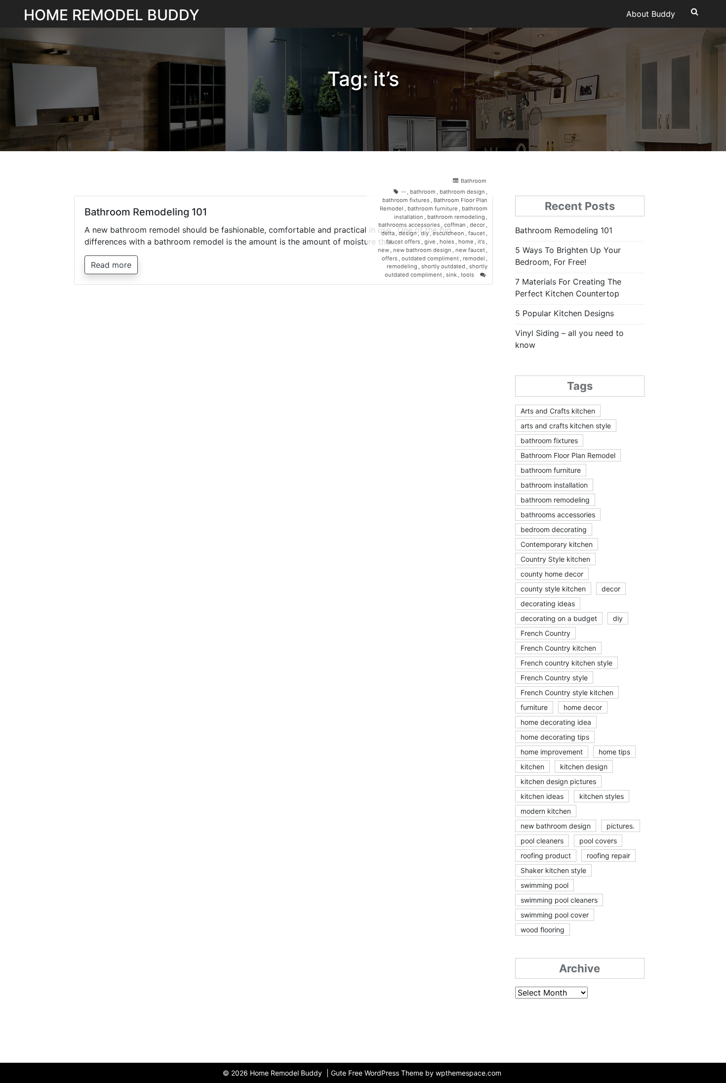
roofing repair (608, 855)
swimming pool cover (555, 915)
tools (467, 274)
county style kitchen (553, 588)
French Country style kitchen (567, 692)
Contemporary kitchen (557, 544)
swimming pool (544, 885)
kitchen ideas (542, 796)
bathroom (423, 191)
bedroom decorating (554, 529)
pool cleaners (542, 840)
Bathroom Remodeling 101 (145, 212)
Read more (111, 265)
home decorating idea (556, 722)
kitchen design (583, 766)
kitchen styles (601, 796)
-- (403, 191)
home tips (614, 752)
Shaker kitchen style (553, 870)
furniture (534, 707)
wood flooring (543, 929)
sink (451, 274)
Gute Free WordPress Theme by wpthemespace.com (416, 1073)
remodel (474, 258)
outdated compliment (430, 258)
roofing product (546, 855)
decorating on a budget (559, 618)
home (466, 241)
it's (481, 241)
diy (425, 233)
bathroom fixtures (406, 200)
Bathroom (473, 180)
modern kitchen (546, 811)
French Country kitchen (558, 648)
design (408, 233)
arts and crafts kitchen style (566, 425)
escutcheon (448, 233)
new (383, 250)
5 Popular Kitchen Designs (564, 313)
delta (388, 233)
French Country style (554, 677)
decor (477, 224)
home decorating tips (555, 737)
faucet (476, 233)
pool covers (598, 840)
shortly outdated (443, 266)
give (430, 241)
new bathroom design (422, 250)
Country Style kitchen (555, 559)
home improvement (552, 752)
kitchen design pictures (558, 781)
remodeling (402, 266)
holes (447, 241)
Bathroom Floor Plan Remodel (568, 455)
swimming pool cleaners (559, 900)
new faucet (470, 250)
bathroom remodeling (456, 216)
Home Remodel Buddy (112, 15)
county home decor (552, 574)
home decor (583, 707)
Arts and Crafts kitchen (558, 411)
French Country (545, 633)
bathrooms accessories (409, 224)
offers (390, 258)
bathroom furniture (432, 208)
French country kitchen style (566, 663)
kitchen (532, 766)
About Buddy (650, 14)
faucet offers (403, 241)
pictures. (620, 826)
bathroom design (462, 191)
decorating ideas (548, 603)
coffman (455, 224)
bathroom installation (554, 485)
